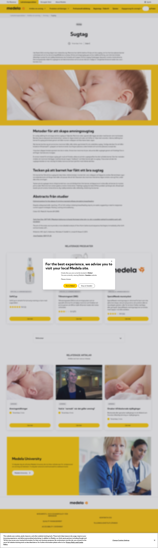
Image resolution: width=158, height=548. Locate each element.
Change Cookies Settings (121, 540)
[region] (79, 540)
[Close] (154, 540)
